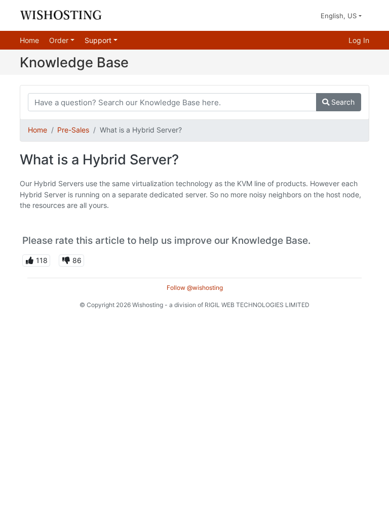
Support (99, 40)
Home (29, 40)
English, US (340, 16)
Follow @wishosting (195, 287)
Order (59, 40)
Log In (358, 40)
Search (342, 102)
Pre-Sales (73, 129)
